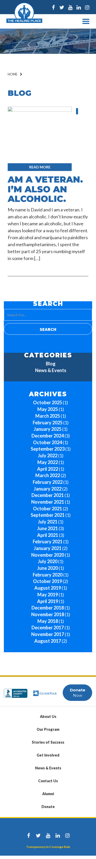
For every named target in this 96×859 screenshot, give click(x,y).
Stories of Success (48, 742)
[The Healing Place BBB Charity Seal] (15, 691)
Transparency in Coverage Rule (48, 847)
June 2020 (47, 568)
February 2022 (47, 482)
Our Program (48, 729)
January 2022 (47, 489)
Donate (48, 806)
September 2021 (48, 515)
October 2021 (47, 508)
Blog (51, 363)
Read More (39, 167)
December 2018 (47, 608)
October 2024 (47, 442)
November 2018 (47, 614)
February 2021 (47, 541)
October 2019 (47, 581)
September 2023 (48, 449)
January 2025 (47, 429)
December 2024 (47, 436)
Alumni (48, 794)
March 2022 (47, 475)
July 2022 (47, 455)
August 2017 (47, 641)
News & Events (50, 370)
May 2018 (47, 621)
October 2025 (47, 402)
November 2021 (47, 502)
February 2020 (47, 575)
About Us (48, 716)
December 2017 (47, 627)
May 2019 (47, 594)
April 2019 (47, 601)
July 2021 (47, 522)
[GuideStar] (45, 691)
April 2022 (47, 469)
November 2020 (47, 555)
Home (12, 74)
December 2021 (47, 495)
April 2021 (47, 535)
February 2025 (47, 422)
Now (77, 693)
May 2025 (47, 409)
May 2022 (47, 462)
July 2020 (47, 561)
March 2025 (47, 416)
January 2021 (47, 548)
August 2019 (47, 588)
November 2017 (47, 634)
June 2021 (47, 528)
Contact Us (48, 781)
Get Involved (48, 755)
